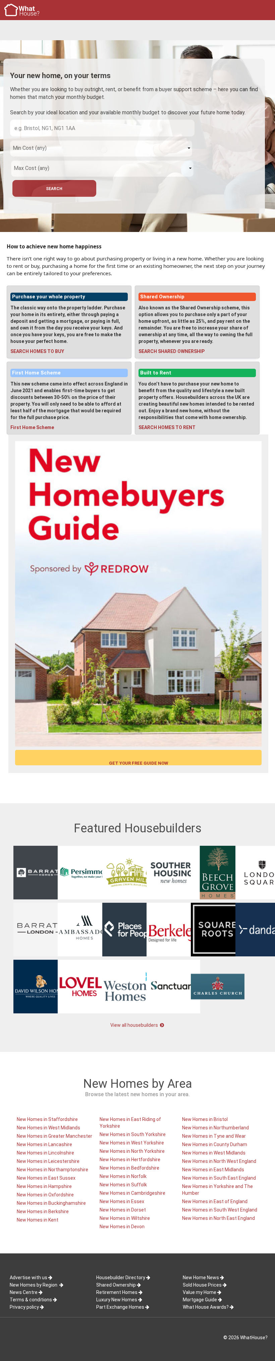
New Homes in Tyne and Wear (214, 1136)
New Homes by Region (34, 1285)
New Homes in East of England (215, 1201)
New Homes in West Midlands (48, 1127)
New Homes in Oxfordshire (45, 1194)
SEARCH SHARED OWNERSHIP (172, 351)
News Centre (24, 1292)
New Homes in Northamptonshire (52, 1169)
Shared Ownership (162, 297)
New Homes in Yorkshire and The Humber (217, 1190)
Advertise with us (28, 1277)
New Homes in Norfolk (123, 1176)
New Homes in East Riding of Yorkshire (130, 1123)
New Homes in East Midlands (213, 1169)
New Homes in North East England (218, 1218)
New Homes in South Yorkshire (133, 1134)
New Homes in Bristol (205, 1119)
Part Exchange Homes (120, 1307)
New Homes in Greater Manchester (54, 1136)
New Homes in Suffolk (123, 1184)
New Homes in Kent (37, 1220)
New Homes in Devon (122, 1226)
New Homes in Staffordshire (47, 1119)
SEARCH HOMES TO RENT (167, 427)
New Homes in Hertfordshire (130, 1159)
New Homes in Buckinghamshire (51, 1203)
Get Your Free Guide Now (138, 763)
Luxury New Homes (116, 1299)
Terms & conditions (31, 1299)
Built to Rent (155, 373)
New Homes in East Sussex (46, 1178)
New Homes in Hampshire (44, 1186)
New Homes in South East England (219, 1178)
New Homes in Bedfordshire (129, 1168)
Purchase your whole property (48, 297)
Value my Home (199, 1292)
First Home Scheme (36, 373)
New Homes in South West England (219, 1209)
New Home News (201, 1277)
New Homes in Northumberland (215, 1127)
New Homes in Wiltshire (125, 1218)
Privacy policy (24, 1307)
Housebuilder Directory (120, 1277)
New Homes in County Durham (214, 1144)
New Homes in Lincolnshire (45, 1153)
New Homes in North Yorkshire (132, 1151)
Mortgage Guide (200, 1299)
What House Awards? (206, 1307)
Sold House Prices (202, 1285)
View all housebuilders (134, 1025)
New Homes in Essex (122, 1201)
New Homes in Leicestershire (48, 1161)
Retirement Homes (117, 1292)
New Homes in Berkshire (43, 1211)
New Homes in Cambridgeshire (132, 1193)
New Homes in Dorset (123, 1209)
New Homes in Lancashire (44, 1144)
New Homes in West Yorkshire (132, 1142)
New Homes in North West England (219, 1161)
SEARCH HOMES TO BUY (37, 351)
